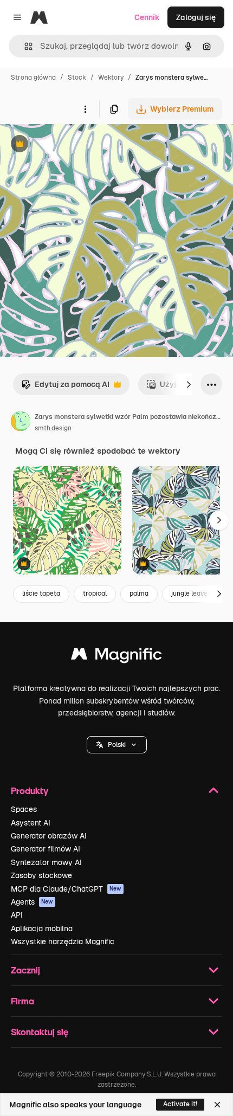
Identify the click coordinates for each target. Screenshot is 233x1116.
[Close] (217, 1104)
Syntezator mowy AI (46, 862)
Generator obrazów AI (49, 836)
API (17, 915)
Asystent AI (30, 823)
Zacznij (25, 970)
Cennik (147, 17)
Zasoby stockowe (41, 875)
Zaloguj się (196, 17)
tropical (95, 593)
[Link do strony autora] (20, 422)
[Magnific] (116, 656)
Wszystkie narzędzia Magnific (62, 941)
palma (139, 593)
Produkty (29, 790)
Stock (77, 77)
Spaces (24, 809)
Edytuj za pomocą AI (65, 387)
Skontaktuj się (39, 1031)
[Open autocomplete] (24, 46)
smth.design (53, 428)
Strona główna (33, 77)
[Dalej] (188, 384)
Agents (32, 902)
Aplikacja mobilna (42, 928)
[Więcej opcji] (85, 109)
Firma (22, 1001)
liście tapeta (41, 593)
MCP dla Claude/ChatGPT (66, 889)
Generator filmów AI (45, 849)
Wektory (111, 77)
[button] (117, 744)
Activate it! (180, 1104)
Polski (117, 744)
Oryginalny (74, 145)
